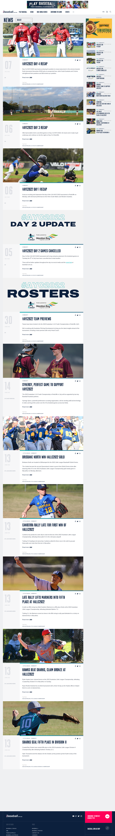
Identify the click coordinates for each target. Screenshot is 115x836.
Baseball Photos (37, 830)
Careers (34, 835)
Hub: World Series (42, 12)
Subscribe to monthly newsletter (94, 817)
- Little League (26, 453)
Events (67, 12)
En (103, 12)
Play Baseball (23, 12)
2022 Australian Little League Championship (33, 481)
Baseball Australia (12, 835)
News (32, 12)
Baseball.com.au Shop (94, 829)
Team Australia (10, 832)
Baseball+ (35, 828)
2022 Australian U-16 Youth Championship (32, 84)
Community (25, 59)
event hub (69, 262)
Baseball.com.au (11, 828)
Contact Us (35, 832)
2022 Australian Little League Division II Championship (36, 766)
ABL (7, 830)
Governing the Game (56, 12)
